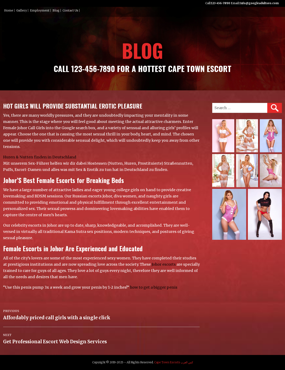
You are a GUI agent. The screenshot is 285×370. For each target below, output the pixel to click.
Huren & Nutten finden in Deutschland (39, 157)
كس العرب (187, 362)
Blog (56, 10)
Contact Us (70, 10)
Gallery (21, 10)
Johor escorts (164, 264)
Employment (39, 10)
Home (8, 10)
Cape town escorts (167, 362)
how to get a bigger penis (153, 287)
